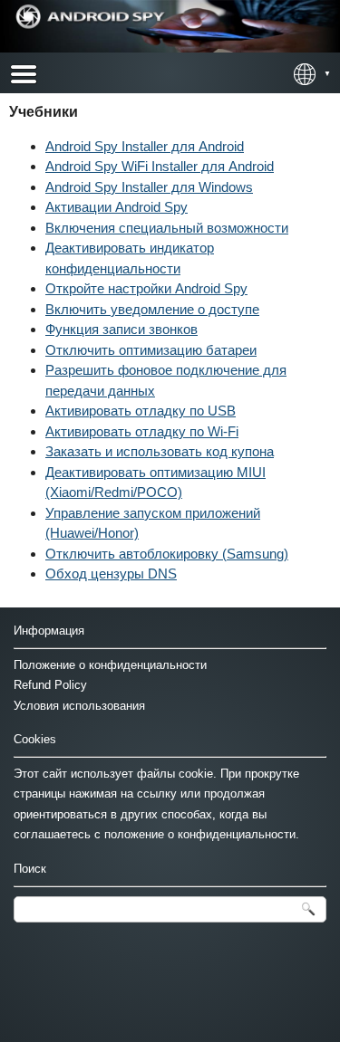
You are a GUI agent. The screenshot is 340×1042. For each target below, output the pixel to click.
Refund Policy (50, 685)
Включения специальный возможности (166, 227)
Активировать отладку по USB (140, 410)
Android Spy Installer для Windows (149, 187)
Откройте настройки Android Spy (146, 288)
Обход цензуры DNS (111, 573)
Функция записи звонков (121, 329)
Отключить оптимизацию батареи (151, 350)
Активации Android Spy (116, 207)
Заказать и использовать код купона (159, 451)
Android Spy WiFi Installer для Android (159, 166)
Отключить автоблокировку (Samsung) (166, 553)
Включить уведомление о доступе (152, 309)
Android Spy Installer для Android (144, 146)
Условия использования (79, 705)
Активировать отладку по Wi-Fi (141, 431)
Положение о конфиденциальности (110, 665)
